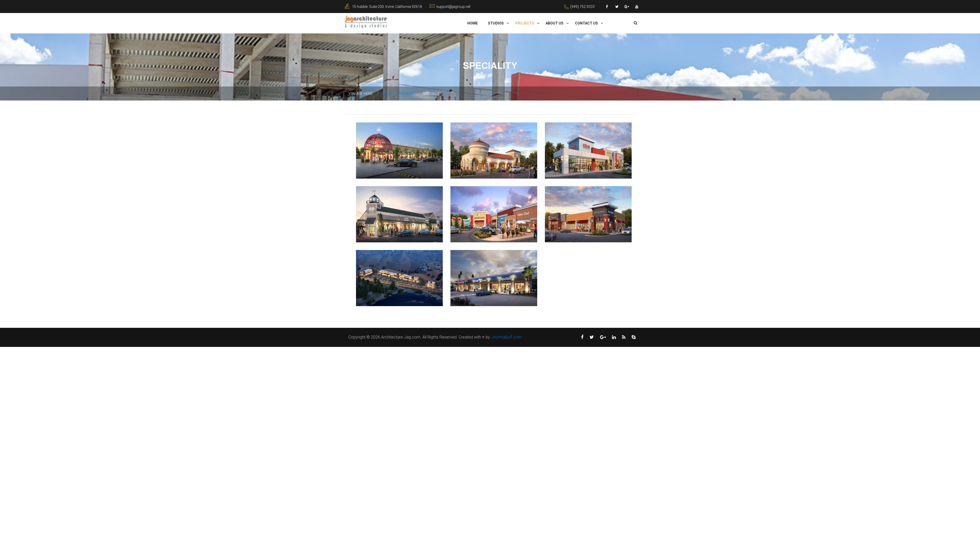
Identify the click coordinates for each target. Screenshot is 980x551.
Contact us (587, 23)
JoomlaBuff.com (506, 337)
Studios (496, 23)
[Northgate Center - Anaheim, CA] (477, 204)
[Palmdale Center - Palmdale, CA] (571, 204)
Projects (525, 23)
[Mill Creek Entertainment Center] (382, 140)
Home (472, 23)
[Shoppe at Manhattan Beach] (477, 268)
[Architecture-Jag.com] (366, 21)
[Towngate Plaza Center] (477, 140)
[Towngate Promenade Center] (571, 140)
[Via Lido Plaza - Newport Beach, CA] (382, 204)
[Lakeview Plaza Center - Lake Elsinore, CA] (382, 268)
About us (555, 23)
